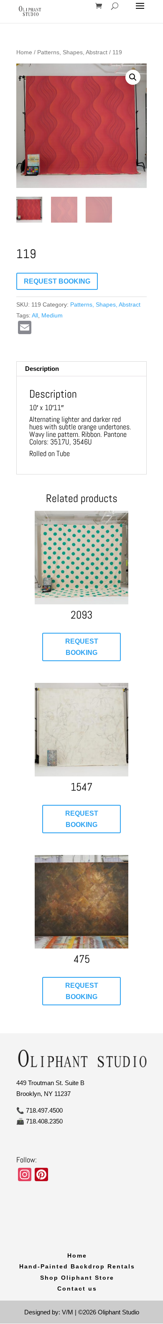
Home (24, 52)
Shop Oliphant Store (77, 1277)
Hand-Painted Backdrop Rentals (77, 1266)
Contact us (77, 1288)
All (35, 315)
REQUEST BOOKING (57, 281)
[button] (132, 77)
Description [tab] (42, 368)
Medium (52, 315)
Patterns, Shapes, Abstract (72, 52)
